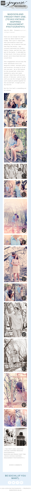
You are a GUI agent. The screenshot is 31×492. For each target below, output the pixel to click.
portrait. (23, 30)
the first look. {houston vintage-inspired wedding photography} (14, 450)
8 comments (15, 465)
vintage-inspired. (9, 32)
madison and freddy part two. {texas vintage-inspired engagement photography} (15, 456)
